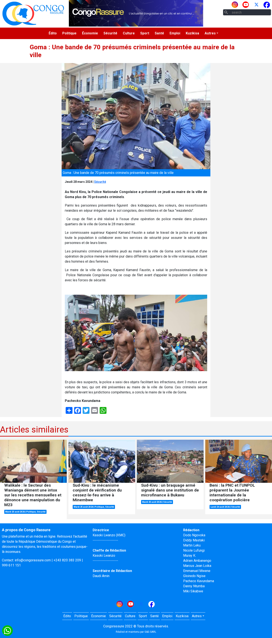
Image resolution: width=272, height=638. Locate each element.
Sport (144, 33)
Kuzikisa (192, 33)
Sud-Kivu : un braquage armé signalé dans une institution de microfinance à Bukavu (170, 490)
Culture (129, 33)
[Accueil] (33, 13)
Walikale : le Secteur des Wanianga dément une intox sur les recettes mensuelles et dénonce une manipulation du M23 (32, 495)
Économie (90, 33)
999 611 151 (11, 565)
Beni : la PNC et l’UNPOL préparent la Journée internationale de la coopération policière (232, 492)
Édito (53, 33)
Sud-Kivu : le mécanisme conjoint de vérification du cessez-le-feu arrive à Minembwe (97, 492)
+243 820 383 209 (67, 560)
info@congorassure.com (33, 560)
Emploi (175, 33)
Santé (159, 33)
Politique (69, 33)
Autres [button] (210, 33)
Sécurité (110, 33)
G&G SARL (150, 631)
